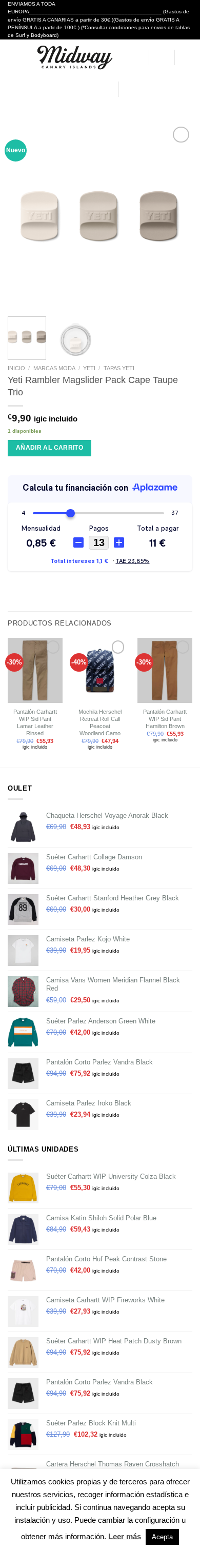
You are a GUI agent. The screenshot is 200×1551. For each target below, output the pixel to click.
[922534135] (107, 89)
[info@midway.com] (75, 89)
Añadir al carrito (49, 447)
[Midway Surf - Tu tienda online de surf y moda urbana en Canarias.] (74, 57)
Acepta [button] (162, 1537)
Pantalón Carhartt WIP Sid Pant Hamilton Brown (165, 719)
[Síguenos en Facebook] (128, 89)
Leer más (124, 1536)
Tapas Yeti (119, 368)
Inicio (16, 368)
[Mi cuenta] (136, 57)
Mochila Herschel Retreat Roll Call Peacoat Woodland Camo (100, 722)
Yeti (89, 368)
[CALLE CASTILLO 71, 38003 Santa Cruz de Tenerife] (60, 89)
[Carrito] (187, 57)
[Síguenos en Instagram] (138, 89)
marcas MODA (54, 368)
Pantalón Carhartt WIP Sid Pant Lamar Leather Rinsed (35, 722)
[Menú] (12, 57)
